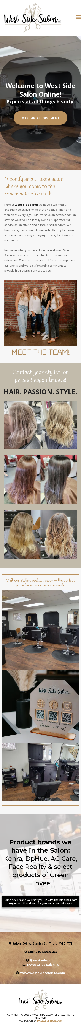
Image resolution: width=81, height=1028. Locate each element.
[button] (78, 18)
